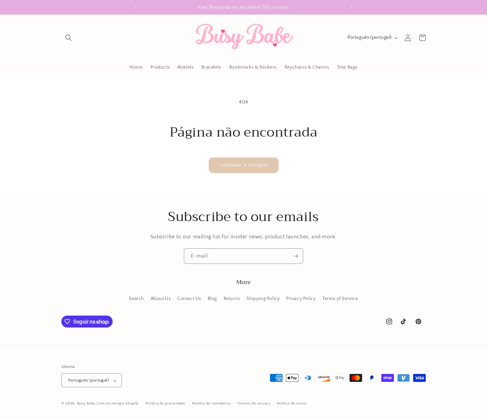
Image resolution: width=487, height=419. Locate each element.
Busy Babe (87, 404)
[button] (68, 37)
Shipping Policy (263, 298)
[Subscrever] (295, 256)
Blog (212, 298)
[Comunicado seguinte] (351, 7)
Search (136, 298)
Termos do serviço (253, 403)
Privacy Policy (301, 298)
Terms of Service (340, 298)
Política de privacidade (165, 403)
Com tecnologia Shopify (118, 404)
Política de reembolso (211, 403)
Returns (232, 298)
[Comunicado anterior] (135, 7)
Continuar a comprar (244, 165)
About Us (161, 298)
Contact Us (189, 298)
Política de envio (291, 403)
